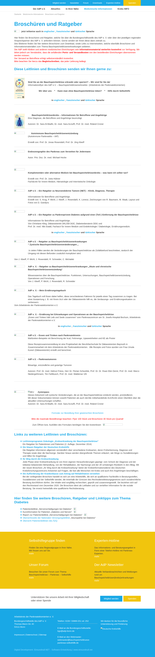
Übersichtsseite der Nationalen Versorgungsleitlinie (46, 518)
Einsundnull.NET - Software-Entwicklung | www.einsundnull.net (63, 650)
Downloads (97, 3)
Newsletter (74, 3)
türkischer (80, 31)
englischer (49, 31)
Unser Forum (38, 565)
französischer (63, 31)
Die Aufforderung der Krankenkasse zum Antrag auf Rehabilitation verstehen (61, 474)
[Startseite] (18, 6)
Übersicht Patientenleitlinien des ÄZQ (40, 521)
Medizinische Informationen (98, 9)
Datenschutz (31, 635)
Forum (86, 3)
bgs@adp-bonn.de (65, 631)
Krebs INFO (123, 9)
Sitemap (42, 635)
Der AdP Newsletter (108, 565)
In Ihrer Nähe (72, 9)
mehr (31, 553)
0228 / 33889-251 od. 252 (77, 621)
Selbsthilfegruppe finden (47, 540)
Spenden (132, 3)
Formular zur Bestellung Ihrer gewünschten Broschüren (77, 413)
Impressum (19, 635)
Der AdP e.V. (39, 9)
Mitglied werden (59, 3)
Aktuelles (55, 9)
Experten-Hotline (113, 3)
